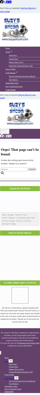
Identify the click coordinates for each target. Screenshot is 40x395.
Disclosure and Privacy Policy (29, 343)
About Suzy (13, 55)
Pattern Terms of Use (16, 62)
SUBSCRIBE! (11, 90)
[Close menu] (0, 353)
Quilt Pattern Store (12, 83)
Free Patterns (13, 80)
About (6, 361)
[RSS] (10, 3)
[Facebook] (2, 3)
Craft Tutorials (9, 378)
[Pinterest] (7, 3)
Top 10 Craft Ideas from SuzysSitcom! (22, 76)
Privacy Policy (11, 69)
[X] (5, 3)
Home (8, 48)
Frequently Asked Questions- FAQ (21, 66)
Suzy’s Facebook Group (14, 86)
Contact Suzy (13, 59)
